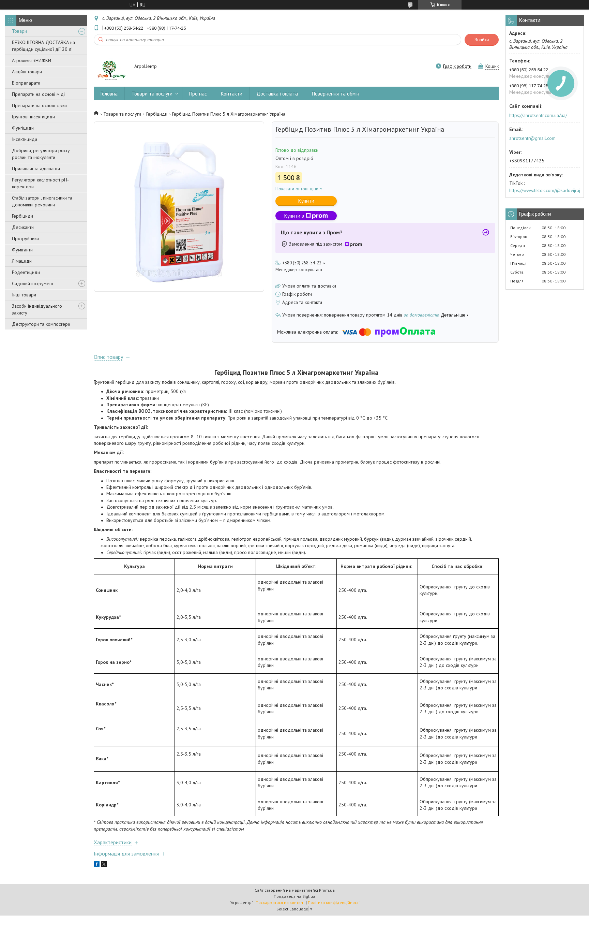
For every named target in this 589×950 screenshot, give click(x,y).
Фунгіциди (23, 128)
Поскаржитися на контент (280, 902)
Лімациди (22, 261)
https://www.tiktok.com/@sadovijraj (544, 190)
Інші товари (24, 295)
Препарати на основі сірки (39, 105)
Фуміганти (22, 250)
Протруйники (25, 238)
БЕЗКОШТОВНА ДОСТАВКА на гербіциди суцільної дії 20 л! (43, 45)
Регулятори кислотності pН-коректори (40, 183)
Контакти (231, 93)
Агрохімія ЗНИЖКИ (31, 60)
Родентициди (26, 272)
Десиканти (23, 227)
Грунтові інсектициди (33, 117)
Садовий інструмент (33, 283)
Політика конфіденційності (334, 902)
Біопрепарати (26, 83)
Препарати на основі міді (38, 94)
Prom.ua (327, 890)
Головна (109, 93)
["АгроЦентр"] (111, 66)
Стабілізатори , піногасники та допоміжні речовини (42, 201)
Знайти (481, 39)
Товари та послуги (152, 93)
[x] (104, 865)
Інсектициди (24, 139)
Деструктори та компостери (41, 324)
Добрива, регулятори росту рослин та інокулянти (41, 153)
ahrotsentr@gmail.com (532, 138)
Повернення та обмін (335, 93)
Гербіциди (22, 216)
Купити (306, 201)
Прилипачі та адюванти (36, 168)
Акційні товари (27, 72)
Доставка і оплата (277, 93)
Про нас (198, 93)
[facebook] (97, 865)
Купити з (294, 216)
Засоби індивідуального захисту (37, 309)
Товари (19, 31)
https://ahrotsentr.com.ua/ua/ (538, 115)
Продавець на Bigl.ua (294, 896)
